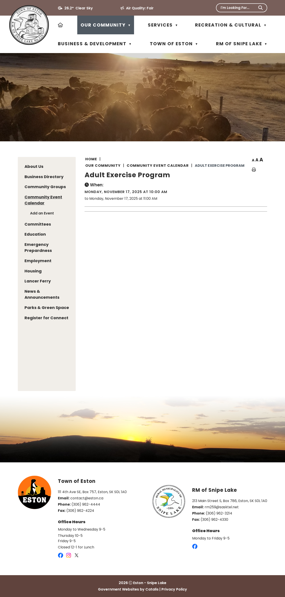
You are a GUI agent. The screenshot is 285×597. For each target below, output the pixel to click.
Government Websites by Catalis (128, 589)
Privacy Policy (174, 589)
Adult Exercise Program (219, 165)
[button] (260, 8)
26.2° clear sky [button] (78, 8)
